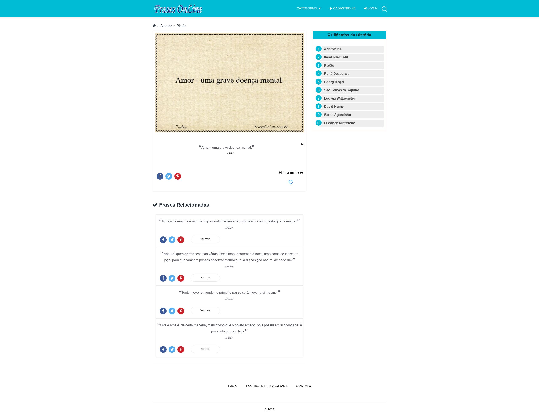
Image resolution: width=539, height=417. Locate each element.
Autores (166, 26)
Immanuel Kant (336, 57)
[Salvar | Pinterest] (177, 175)
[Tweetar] (168, 175)
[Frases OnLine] (178, 8)
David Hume (334, 106)
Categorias (307, 8)
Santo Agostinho (337, 115)
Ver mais (205, 239)
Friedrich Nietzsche (339, 123)
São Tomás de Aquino (341, 90)
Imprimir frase (292, 172)
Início (235, 385)
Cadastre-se (344, 8)
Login (372, 8)
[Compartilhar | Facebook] (160, 175)
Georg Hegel (334, 82)
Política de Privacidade (267, 385)
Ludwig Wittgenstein (340, 98)
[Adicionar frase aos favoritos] (291, 182)
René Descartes (337, 73)
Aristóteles (332, 49)
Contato (303, 385)
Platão (181, 26)
